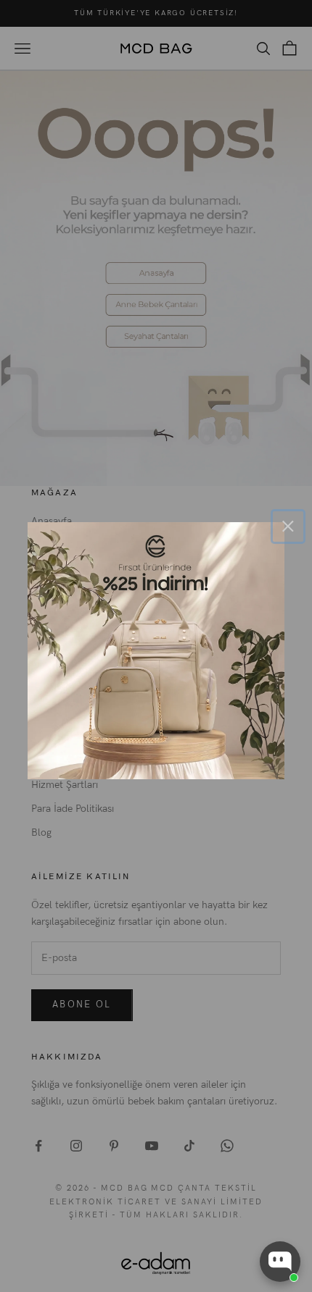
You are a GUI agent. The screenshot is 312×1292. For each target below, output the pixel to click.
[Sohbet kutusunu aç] (280, 1261)
